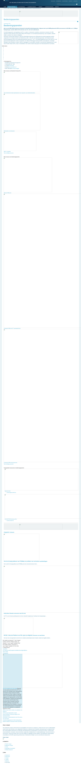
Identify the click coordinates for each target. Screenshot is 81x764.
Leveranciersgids (49, 6)
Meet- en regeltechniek (13, 19)
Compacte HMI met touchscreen (10, 462)
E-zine (6, 746)
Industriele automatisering (14, 17)
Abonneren (58, 1)
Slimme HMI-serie (7, 192)
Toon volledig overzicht (8, 153)
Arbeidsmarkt (31, 10)
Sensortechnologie (13, 21)
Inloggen (53, 1)
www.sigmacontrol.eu (11, 492)
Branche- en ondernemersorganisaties (34, 18)
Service (57, 6)
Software (10, 23)
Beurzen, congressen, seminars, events (35, 15)
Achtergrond (21, 6)
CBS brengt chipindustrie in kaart (10, 712)
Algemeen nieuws (32, 6)
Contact (70, 1)
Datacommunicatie (12, 10)
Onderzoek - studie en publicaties (33, 29)
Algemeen (30, 8)
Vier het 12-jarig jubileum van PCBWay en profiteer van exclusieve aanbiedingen (25, 561)
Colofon (75, 1)
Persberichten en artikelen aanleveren (61, 13)
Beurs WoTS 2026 (43, 8)
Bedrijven (30, 12)
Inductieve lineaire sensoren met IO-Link (15, 613)
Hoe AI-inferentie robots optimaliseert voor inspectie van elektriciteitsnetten (19, 92)
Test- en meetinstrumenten (14, 25)
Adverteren (65, 1)
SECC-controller (7, 151)
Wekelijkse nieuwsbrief (10, 748)
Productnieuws (11, 6)
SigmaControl (7, 491)
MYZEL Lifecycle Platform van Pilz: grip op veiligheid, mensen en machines (24, 635)
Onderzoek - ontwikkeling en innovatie (35, 26)
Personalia (30, 36)
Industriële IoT (42, 14)
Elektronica (11, 12)
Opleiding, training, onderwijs (35, 32)
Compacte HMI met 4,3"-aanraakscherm (12, 328)
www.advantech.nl (12, 67)
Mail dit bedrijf (11, 65)
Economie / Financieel (33, 21)
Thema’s (40, 6)
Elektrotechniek (12, 14)
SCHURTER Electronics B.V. (11, 519)
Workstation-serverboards (9, 131)
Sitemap (7, 760)
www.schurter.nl (10, 520)
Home (5, 6)
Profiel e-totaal (8, 744)
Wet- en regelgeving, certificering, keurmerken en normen (35, 39)
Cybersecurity (42, 10)
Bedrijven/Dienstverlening (14, 8)
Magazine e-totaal (9, 745)
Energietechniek (43, 12)
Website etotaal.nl (9, 749)
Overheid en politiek (33, 34)
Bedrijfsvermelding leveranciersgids (60, 9)
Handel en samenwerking (34, 23)
